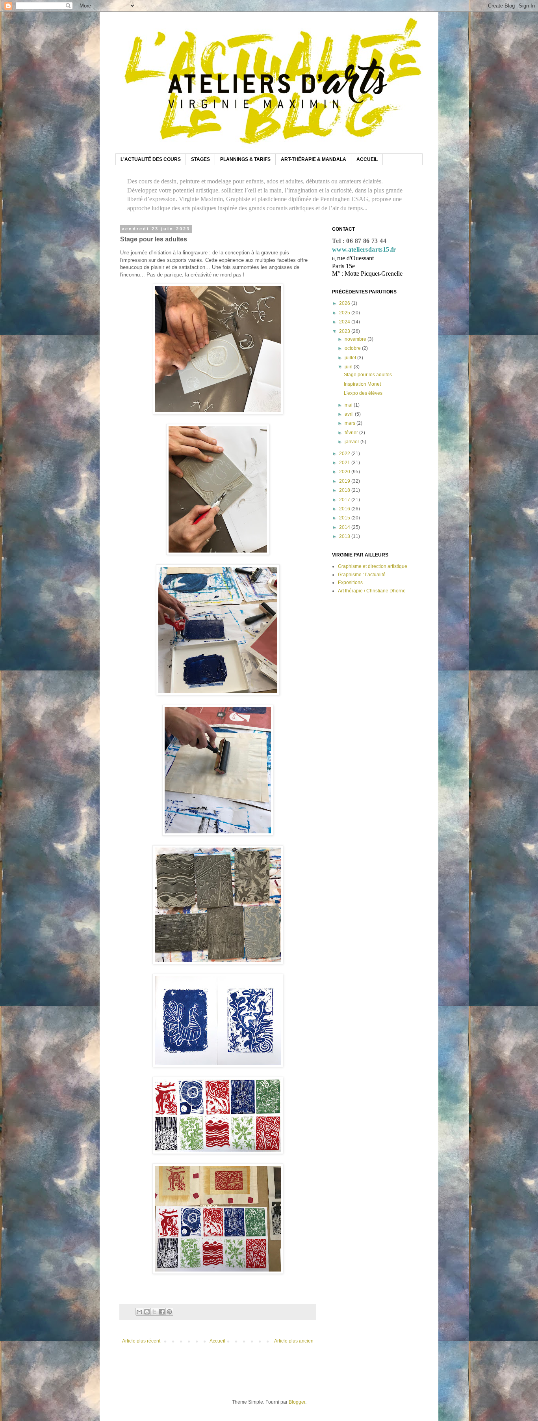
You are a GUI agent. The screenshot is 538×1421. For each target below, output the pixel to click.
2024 (345, 322)
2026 (345, 303)
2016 (345, 509)
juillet (351, 357)
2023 (345, 331)
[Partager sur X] (154, 1312)
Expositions (350, 582)
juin (349, 367)
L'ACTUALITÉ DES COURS (151, 159)
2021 (345, 462)
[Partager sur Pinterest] (169, 1312)
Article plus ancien (294, 1341)
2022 (345, 453)
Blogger (297, 1402)
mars (350, 423)
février (352, 432)
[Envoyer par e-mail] (139, 1312)
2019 (345, 481)
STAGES (200, 159)
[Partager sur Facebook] (162, 1312)
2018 (345, 490)
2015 (345, 518)
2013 (345, 536)
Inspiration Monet (362, 384)
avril (350, 414)
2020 (345, 471)
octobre (353, 348)
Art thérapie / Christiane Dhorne (372, 591)
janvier (352, 441)
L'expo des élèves (363, 393)
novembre (356, 339)
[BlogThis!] (147, 1312)
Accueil (217, 1341)
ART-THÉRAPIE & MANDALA (313, 159)
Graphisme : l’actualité (362, 574)
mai (349, 405)
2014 (345, 527)
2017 (345, 499)
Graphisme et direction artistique (372, 566)
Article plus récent (141, 1341)
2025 (345, 313)
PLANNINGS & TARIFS (245, 159)
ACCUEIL (367, 159)
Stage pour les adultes (368, 374)
